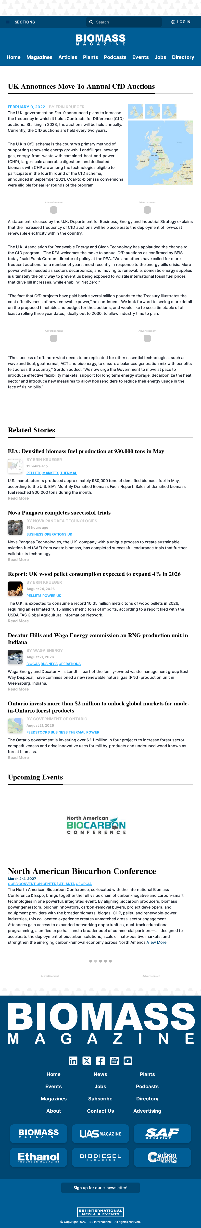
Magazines (39, 57)
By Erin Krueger (44, 459)
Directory (183, 57)
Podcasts (115, 57)
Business (34, 534)
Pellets (33, 473)
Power (48, 595)
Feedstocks (38, 732)
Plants (90, 57)
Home (14, 57)
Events (140, 57)
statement (22, 221)
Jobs (160, 57)
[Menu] (8, 22)
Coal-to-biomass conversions (95, 179)
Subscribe (100, 1099)
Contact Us (100, 1111)
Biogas (33, 664)
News (100, 1074)
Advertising (147, 1111)
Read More (18, 498)
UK (69, 534)
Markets (50, 473)
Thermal (68, 473)
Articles (67, 57)
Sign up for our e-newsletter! (100, 1187)
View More (116, 924)
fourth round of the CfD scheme (71, 173)
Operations (55, 534)
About (53, 1111)
